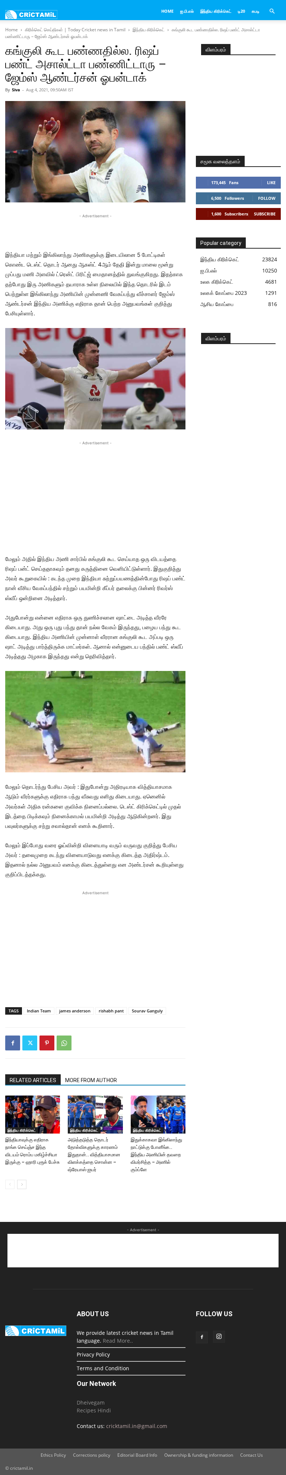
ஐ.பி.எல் (187, 11)
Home (167, 11)
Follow (267, 198)
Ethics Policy (53, 1455)
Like (271, 182)
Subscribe (265, 214)
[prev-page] (10, 1184)
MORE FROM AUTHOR (91, 1080)
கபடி (256, 11)
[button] (272, 11)
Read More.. (118, 1340)
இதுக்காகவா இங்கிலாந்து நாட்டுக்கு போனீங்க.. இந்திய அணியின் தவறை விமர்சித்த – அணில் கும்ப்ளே (156, 1154)
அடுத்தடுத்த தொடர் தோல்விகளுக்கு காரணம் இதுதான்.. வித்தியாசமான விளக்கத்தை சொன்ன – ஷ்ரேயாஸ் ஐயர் (94, 1154)
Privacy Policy (93, 1354)
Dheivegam (91, 1402)
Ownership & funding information (198, 1455)
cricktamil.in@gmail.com (136, 1426)
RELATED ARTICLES (33, 1080)
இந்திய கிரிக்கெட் (215, 11)
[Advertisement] (95, 231)
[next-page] (21, 1184)
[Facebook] (12, 1043)
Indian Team (39, 1011)
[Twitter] (29, 1043)
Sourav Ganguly (147, 1011)
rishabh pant (111, 1011)
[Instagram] (219, 1337)
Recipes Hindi (94, 1410)
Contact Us (251, 1455)
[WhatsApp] (64, 1043)
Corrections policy (91, 1455)
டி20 (241, 11)
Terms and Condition (103, 1368)
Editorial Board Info (137, 1455)
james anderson (74, 1011)
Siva (16, 89)
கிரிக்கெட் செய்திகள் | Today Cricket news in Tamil (75, 29)
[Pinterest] (46, 1043)
